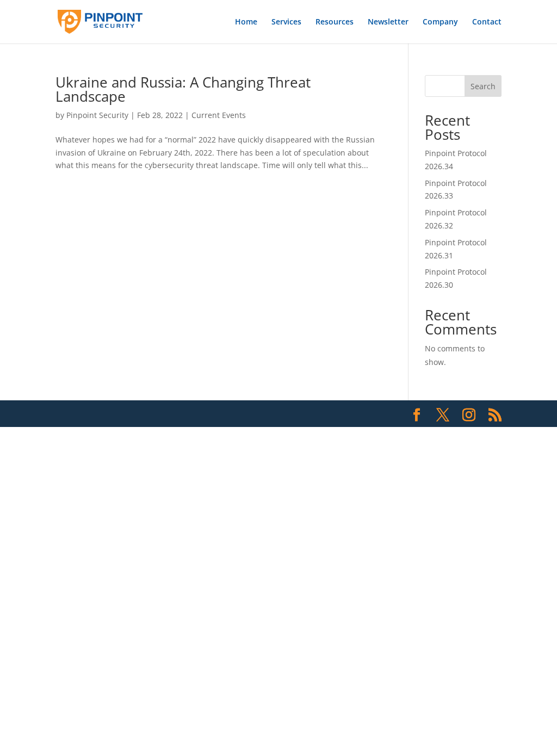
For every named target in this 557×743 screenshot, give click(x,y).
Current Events (218, 115)
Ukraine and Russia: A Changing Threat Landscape (183, 89)
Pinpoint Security (97, 115)
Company (440, 22)
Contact (487, 22)
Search (483, 86)
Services (286, 22)
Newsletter (388, 22)
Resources (334, 22)
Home (246, 22)
